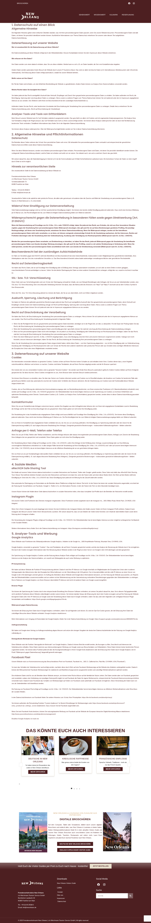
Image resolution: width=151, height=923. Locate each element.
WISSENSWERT (99, 15)
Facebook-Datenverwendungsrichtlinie (125, 678)
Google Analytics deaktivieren (55, 613)
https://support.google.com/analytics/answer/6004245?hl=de (116, 619)
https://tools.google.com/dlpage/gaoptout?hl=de (49, 599)
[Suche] (130, 895)
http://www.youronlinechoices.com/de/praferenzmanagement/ (34, 714)
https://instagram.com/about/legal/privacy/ (83, 528)
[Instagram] (134, 3)
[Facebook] (129, 3)
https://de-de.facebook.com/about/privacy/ (97, 697)
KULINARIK (114, 15)
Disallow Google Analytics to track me (25, 719)
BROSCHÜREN (22, 3)
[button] (71, 788)
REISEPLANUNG (128, 15)
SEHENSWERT (84, 15)
